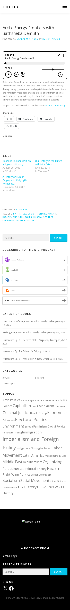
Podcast (22, 209)
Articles (7, 378)
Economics (57, 412)
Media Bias (60, 455)
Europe (29, 426)
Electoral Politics (31, 419)
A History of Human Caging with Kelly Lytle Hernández (15, 180)
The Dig (11, 6)
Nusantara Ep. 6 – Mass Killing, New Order (26, 358)
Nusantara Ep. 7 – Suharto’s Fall (20, 351)
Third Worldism (10, 487)
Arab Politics (11, 400)
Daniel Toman (28, 597)
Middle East (12, 461)
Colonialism (45, 406)
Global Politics (56, 426)
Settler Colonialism (41, 474)
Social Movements (35, 480)
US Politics (45, 487)
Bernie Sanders (52, 400)
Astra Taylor (29, 400)
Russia (37, 217)
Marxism (50, 455)
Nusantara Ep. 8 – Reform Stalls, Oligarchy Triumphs (31, 340)
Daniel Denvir (51, 39)
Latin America (33, 455)
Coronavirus (60, 406)
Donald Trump (38, 413)
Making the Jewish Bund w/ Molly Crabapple (27, 332)
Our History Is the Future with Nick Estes (48, 162)
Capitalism (22, 405)
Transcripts (9, 383)
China (34, 406)
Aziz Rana (39, 400)
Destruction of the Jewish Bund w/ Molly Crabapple (31, 321)
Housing (18, 432)
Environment (47, 213)
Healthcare (8, 432)
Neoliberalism (32, 462)
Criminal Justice (16, 412)
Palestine (10, 468)
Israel (47, 448)
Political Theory (36, 469)
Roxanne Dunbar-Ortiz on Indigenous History (17, 162)
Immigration (32, 432)
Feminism (40, 426)
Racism (53, 468)
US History (27, 220)
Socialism (11, 480)
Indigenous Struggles (17, 217)
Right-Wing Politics (16, 474)
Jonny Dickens (57, 597)
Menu (64, 6)
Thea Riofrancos (59, 481)
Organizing (52, 461)
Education (9, 420)
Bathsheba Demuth (25, 213)
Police (21, 469)
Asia (22, 400)
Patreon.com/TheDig (55, 105)
